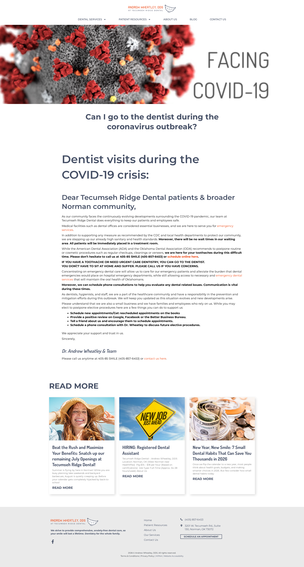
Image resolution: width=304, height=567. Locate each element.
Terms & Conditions (130, 556)
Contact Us (151, 539)
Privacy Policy (147, 556)
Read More (62, 488)
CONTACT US (218, 19)
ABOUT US (170, 19)
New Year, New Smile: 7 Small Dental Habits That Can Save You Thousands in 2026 (222, 453)
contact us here (155, 358)
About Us (150, 530)
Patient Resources (155, 525)
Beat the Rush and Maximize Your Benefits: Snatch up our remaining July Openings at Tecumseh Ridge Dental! (78, 455)
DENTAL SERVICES (90, 19)
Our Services (152, 534)
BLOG (193, 19)
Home (148, 520)
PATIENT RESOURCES (133, 19)
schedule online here (183, 256)
